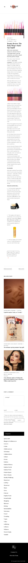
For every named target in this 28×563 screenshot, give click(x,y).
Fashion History (8, 464)
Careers (6, 444)
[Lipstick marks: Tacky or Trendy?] (14, 294)
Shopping (20, 343)
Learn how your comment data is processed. (9, 422)
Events (5, 459)
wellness (6, 527)
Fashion (6, 462)
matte (14, 254)
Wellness (6, 529)
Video (5, 521)
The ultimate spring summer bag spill (14, 347)
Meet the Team (14, 555)
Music (5, 488)
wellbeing (6, 524)
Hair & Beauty (14, 343)
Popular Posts (7, 495)
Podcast (6, 493)
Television (6, 511)
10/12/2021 (6, 375)
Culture (6, 457)
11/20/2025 (19, 310)
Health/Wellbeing (8, 477)
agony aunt (7, 438)
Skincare (6, 503)
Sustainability (7, 508)
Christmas (6, 372)
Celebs (5, 446)
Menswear (7, 485)
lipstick (10, 254)
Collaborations (8, 454)
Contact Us (14, 552)
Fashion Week (7, 470)
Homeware (7, 480)
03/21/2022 (6, 345)
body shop (10, 252)
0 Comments (9, 41)
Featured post (7, 472)
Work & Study (7, 532)
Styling (6, 506)
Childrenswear (8, 449)
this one (14, 196)
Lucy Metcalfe (11, 39)
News (5, 490)
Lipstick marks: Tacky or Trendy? (13, 312)
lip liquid (16, 252)
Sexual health (7, 498)
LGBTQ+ (6, 482)
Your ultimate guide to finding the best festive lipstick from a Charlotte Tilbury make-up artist (14, 379)
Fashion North (7, 310)
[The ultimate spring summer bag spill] (14, 328)
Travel (5, 514)
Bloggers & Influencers (10, 441)
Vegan (5, 519)
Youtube (6, 534)
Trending (13, 310)
